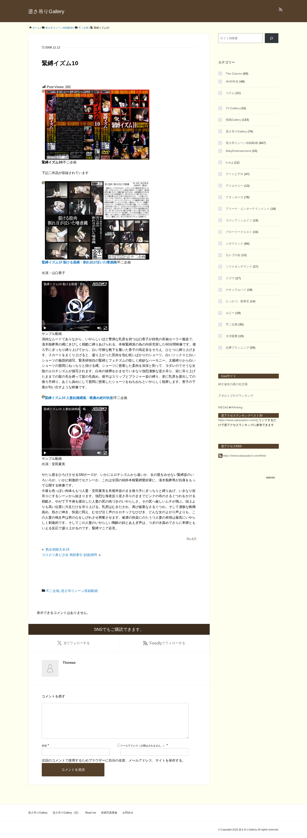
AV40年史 (232, 81)
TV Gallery (233, 108)
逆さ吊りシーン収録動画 (79, 591)
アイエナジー (234, 185)
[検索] (271, 38)
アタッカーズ (234, 197)
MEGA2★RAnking (230, 407)
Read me (90, 812)
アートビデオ (234, 174)
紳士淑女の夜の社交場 (232, 384)
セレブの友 (233, 255)
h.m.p (229, 162)
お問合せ (127, 812)
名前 (44, 745)
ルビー (230, 313)
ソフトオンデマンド (239, 266)
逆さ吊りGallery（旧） (66, 812)
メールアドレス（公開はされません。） (143, 745)
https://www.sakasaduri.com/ (237, 420)
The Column (234, 73)
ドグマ (230, 278)
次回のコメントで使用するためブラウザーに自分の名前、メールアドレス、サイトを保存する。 (113, 760)
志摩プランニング (237, 347)
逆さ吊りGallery (46, 11)
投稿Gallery (233, 119)
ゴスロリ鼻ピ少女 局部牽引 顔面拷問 (69, 555)
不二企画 (52, 591)
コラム (230, 93)
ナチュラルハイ (236, 289)
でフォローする (77, 643)
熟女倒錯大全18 (57, 549)
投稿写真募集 (109, 812)
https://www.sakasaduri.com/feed (244, 455)
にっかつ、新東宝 (237, 301)
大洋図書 (231, 336)
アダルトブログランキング (235, 395)
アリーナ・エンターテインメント (248, 208)
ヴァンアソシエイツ (239, 220)
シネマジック (234, 243)
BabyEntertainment (238, 150)
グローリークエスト (239, 232)
